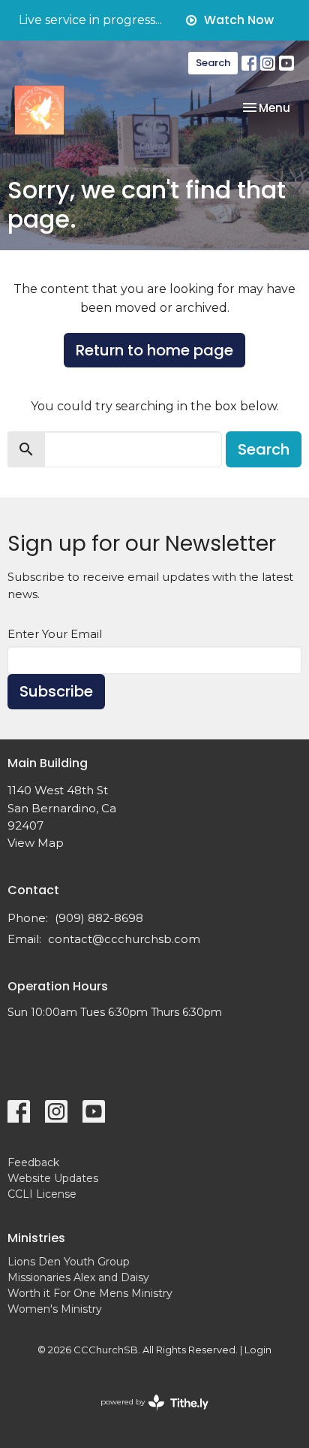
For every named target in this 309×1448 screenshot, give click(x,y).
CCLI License (42, 1194)
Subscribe (56, 691)
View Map (36, 843)
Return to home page (154, 350)
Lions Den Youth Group (69, 1261)
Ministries (36, 1238)
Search (213, 63)
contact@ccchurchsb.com (124, 939)
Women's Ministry (55, 1309)
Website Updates (53, 1178)
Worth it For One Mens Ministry (90, 1293)
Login (258, 1350)
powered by (147, 1414)
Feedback (33, 1162)
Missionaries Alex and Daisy (78, 1277)
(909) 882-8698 (99, 918)
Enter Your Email (55, 634)
